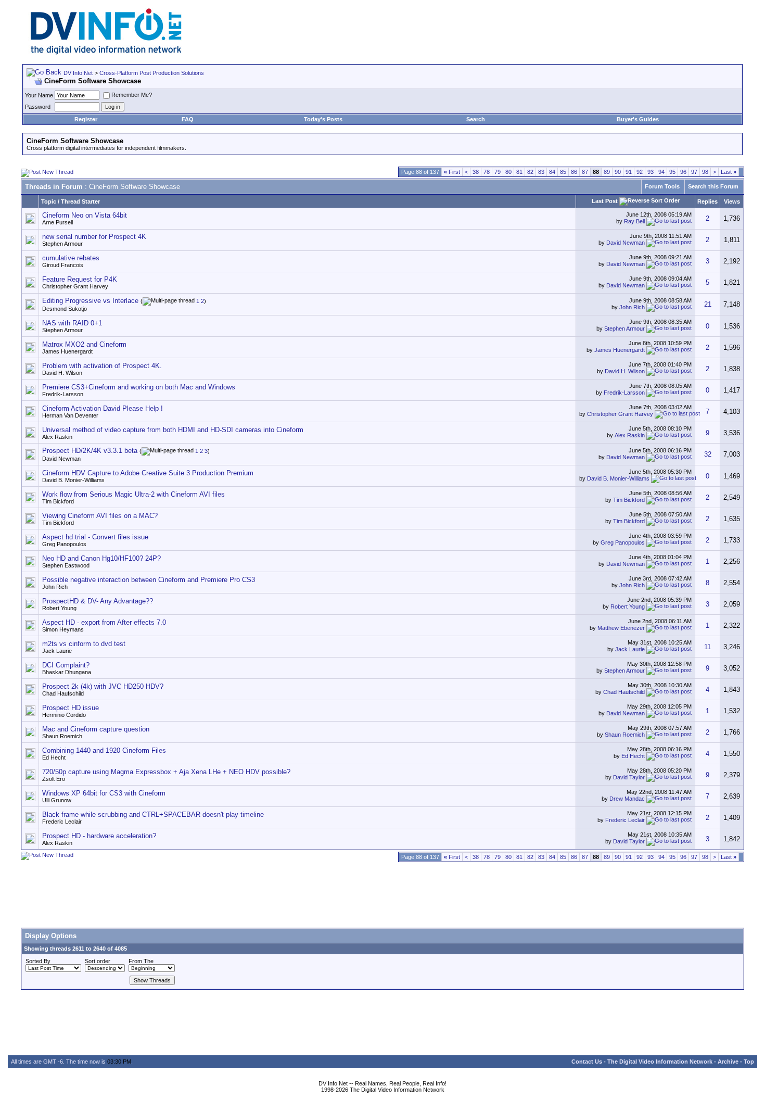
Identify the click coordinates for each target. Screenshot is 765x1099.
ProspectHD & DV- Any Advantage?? (97, 601)
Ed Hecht (54, 757)
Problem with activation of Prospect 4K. (102, 366)
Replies (707, 201)
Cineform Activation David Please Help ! (102, 408)
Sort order (97, 961)
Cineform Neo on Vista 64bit (84, 215)
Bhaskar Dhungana (66, 672)
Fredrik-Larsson (62, 394)
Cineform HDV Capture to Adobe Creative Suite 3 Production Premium (147, 473)
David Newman (625, 242)
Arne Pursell (57, 222)
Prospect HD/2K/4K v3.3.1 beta (89, 450)
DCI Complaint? (66, 665)
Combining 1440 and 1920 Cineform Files (104, 750)
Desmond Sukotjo (64, 309)
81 (519, 172)
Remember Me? (131, 95)
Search (475, 119)
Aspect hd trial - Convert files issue (95, 537)
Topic (48, 201)
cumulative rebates (70, 258)
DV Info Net (78, 73)
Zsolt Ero (53, 779)
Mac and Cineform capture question (95, 729)
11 (707, 647)
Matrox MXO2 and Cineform (84, 344)
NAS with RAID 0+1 (72, 323)
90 (618, 172)
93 (650, 172)
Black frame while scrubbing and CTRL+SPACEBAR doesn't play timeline (153, 814)
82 (530, 172)
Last (728, 172)
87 (585, 172)
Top (749, 1061)
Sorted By (38, 961)
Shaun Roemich (62, 736)
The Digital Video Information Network (659, 1061)
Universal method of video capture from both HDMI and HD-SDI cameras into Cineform (172, 430)
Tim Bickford (58, 501)
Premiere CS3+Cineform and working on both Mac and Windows (138, 387)
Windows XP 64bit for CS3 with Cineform (103, 793)
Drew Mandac (627, 798)
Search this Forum (713, 186)
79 (497, 172)
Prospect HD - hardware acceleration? (99, 836)
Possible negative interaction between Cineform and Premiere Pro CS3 (148, 580)
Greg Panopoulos (64, 544)
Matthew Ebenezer (621, 628)
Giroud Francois (62, 265)
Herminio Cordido (64, 715)
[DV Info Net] (106, 52)
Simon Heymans (63, 629)
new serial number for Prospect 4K (94, 237)
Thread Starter (80, 201)
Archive (728, 1061)
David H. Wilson (62, 373)
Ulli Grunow (56, 800)
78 (486, 172)
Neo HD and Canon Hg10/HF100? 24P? (101, 558)
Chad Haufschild (63, 693)
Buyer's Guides (638, 119)
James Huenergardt (67, 351)
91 (629, 172)
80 (508, 172)
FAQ (188, 119)
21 (707, 304)
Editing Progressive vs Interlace (90, 301)
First (452, 172)
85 (563, 172)
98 (705, 172)
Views (732, 201)
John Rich (632, 307)
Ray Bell (634, 221)
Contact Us (586, 1061)
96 (683, 172)
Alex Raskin (57, 437)
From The (141, 961)
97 (694, 172)
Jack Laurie (57, 651)
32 (707, 454)
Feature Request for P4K (79, 279)
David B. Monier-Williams (73, 480)
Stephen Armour (62, 244)
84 (552, 172)
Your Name (39, 95)
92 (639, 172)
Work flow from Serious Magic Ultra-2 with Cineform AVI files (133, 494)
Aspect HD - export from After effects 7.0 (104, 622)
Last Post (605, 201)
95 (672, 172)
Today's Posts (323, 119)
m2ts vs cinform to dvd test (83, 644)
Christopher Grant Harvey (75, 286)
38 (476, 172)
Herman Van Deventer (70, 415)
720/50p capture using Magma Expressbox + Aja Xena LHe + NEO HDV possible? (166, 772)
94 (661, 172)
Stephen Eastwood (66, 565)
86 (574, 172)
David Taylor (629, 777)
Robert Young (59, 608)
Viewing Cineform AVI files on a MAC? (100, 516)
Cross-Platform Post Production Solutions (151, 73)
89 (607, 172)
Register (85, 119)
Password (37, 107)
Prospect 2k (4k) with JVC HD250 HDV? (102, 686)
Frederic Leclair (62, 821)
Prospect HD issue (70, 708)
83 (541, 172)
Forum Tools (662, 186)
